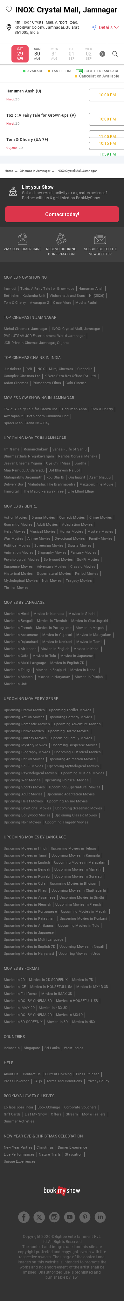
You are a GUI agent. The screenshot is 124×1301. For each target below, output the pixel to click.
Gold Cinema (75, 383)
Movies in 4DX (84, 1022)
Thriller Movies (16, 588)
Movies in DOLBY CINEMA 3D (28, 1001)
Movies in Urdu (16, 684)
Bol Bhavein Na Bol (64, 470)
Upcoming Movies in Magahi (84, 912)
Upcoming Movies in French (78, 905)
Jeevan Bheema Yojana (23, 463)
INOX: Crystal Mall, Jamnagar (76, 329)
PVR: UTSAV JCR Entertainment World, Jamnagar (44, 336)
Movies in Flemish (52, 621)
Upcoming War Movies (22, 780)
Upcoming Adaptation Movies (71, 794)
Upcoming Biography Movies (27, 752)
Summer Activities (19, 1121)
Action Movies (15, 517)
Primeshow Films (47, 383)
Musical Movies (43, 532)
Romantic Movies (18, 525)
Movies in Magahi (90, 628)
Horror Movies (71, 532)
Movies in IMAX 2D (19, 1008)
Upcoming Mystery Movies (25, 745)
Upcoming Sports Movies (24, 787)
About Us (11, 1074)
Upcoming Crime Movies (24, 731)
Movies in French (18, 628)
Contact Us (32, 1074)
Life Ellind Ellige (81, 491)
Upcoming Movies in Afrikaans (29, 926)
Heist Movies (14, 532)
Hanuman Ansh (91, 289)
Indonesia (12, 1048)
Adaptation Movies (77, 525)
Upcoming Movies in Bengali (27, 869)
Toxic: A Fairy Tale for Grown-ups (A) (41, 115)
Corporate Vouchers (80, 1107)
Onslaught (76, 477)
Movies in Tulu (44, 656)
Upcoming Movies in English (27, 862)
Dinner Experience (72, 1147)
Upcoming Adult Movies (23, 794)
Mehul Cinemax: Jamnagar (26, 329)
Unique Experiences (20, 1161)
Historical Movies (18, 574)
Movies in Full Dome (20, 994)
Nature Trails (50, 1154)
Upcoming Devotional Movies (27, 808)
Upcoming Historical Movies (77, 752)
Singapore (32, 1048)
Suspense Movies (18, 567)
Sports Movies (80, 546)
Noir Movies (52, 581)
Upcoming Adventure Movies (77, 724)
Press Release (88, 1074)
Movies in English (55, 649)
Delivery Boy (14, 484)
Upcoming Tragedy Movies (67, 822)
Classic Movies (82, 567)
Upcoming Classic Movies (76, 815)
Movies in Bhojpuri (51, 670)
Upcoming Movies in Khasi (25, 890)
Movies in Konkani (57, 642)
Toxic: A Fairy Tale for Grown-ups (47, 289)
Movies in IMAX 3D (56, 994)
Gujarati (11, 148)
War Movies (13, 539)
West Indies (73, 1048)
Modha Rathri (86, 303)
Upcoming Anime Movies (67, 801)
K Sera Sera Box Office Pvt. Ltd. (71, 376)
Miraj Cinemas (61, 369)
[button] (9, 9)
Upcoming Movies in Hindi (25, 848)
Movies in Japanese (76, 656)
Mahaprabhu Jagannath (23, 477)
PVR (28, 369)
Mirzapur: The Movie (96, 484)
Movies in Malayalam (93, 635)
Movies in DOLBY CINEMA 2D (28, 1015)
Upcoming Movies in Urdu (79, 954)
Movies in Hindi (16, 614)
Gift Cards (12, 1114)
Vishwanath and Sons (67, 296)
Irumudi (10, 289)
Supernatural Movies (54, 574)
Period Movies (87, 574)
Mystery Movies (100, 532)
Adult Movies (47, 525)
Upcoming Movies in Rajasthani (30, 919)
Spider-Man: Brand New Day (26, 423)
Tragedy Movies (79, 581)
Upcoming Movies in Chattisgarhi (79, 890)
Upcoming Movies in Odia (25, 883)
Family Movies (101, 539)
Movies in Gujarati (57, 635)
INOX (41, 369)
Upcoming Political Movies (67, 780)
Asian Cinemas (16, 383)
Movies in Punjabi (89, 677)
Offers (56, 1114)
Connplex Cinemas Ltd (22, 376)
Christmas (45, 1147)
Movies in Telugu (17, 670)
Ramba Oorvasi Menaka (77, 456)
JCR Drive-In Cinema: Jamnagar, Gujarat (36, 343)
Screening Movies (49, 546)
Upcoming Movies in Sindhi (81, 897)
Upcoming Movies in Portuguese (30, 912)
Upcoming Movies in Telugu (73, 848)
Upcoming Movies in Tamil (25, 855)
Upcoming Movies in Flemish (27, 905)
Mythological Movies (21, 581)
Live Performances (19, 1154)
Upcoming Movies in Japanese (29, 933)
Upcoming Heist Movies (23, 801)
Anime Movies (39, 539)
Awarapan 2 (39, 303)
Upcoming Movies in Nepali (81, 947)
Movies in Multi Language (25, 663)
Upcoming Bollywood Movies (27, 815)
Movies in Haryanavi (54, 677)
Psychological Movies (21, 560)
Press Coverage (17, 1081)
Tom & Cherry (15, 303)
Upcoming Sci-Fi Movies (23, 766)
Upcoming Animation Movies (72, 759)
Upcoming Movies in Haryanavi (29, 954)
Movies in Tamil (89, 642)
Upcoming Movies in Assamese (29, 897)
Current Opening (58, 1074)
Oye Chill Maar (58, 463)
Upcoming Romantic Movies (27, 724)
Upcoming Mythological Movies (73, 766)
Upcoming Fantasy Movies (25, 738)
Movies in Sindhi (81, 614)
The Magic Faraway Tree (43, 491)
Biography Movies (52, 553)
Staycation (73, 1154)
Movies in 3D (57, 1022)
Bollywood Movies (58, 560)
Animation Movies (18, 553)
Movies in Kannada (48, 614)
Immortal (11, 491)
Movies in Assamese (21, 635)
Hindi (10, 99)
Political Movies (17, 546)
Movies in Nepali (84, 670)
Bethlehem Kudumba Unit (24, 296)
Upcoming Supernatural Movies (74, 787)
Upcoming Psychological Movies (30, 773)
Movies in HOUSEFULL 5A (51, 987)
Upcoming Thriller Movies (70, 710)
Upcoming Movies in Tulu (79, 926)
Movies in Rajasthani (21, 642)
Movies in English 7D (67, 663)
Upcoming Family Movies (71, 738)
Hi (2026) (96, 296)
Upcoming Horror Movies (68, 731)
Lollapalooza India (18, 1107)
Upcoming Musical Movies (83, 773)
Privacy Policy (97, 1081)
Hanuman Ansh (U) (23, 91)
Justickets (12, 369)
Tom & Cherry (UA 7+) (27, 139)
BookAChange (49, 1107)
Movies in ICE (15, 987)
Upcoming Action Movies (24, 717)
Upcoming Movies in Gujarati (78, 876)
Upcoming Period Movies (24, 759)
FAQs (38, 1081)
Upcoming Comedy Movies (70, 717)
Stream (72, 1114)
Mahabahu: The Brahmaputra (51, 484)
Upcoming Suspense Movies (75, 745)
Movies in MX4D (69, 1015)
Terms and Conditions (64, 1081)
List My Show (36, 1114)
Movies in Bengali (18, 621)
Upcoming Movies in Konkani (83, 919)
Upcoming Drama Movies (24, 710)
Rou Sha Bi (55, 477)
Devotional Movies (70, 539)
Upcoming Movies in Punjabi (27, 876)
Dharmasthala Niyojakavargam (29, 456)
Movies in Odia (16, 656)
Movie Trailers (94, 1114)
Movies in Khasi (86, 649)
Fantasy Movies (83, 553)
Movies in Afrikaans (20, 649)
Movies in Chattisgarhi (89, 621)
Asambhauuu (100, 477)
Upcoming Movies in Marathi (77, 869)
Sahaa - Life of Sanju (69, 449)
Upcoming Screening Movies (78, 808)
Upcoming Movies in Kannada (76, 855)
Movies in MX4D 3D (92, 987)
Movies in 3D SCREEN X (23, 1022)
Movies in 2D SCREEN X (48, 980)
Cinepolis (85, 369)
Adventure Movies (51, 567)
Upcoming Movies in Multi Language (34, 940)
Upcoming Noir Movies (22, 822)
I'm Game (12, 449)
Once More (62, 303)
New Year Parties (18, 1147)
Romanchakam (36, 449)
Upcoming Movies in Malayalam (80, 862)
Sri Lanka (52, 1048)
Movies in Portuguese (54, 628)
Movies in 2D (14, 980)
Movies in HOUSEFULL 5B (77, 1001)
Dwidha (80, 463)
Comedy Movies (72, 517)
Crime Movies (100, 517)
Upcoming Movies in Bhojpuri (74, 883)
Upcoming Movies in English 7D (29, 947)
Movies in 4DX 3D (53, 1008)
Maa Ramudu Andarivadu (24, 470)
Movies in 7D (82, 980)
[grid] (62, 119)
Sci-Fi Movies (88, 560)
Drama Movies (43, 517)
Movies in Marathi (18, 677)
